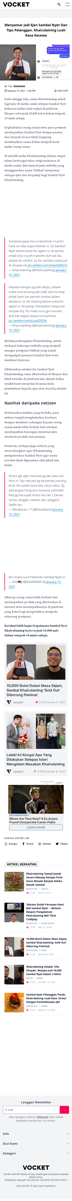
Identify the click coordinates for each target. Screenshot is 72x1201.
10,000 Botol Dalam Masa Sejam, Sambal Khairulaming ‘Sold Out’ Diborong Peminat (46, 942)
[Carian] (59, 4)
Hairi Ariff (63, 90)
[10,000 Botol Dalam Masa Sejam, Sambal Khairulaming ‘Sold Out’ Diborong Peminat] (14, 947)
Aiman (40, 978)
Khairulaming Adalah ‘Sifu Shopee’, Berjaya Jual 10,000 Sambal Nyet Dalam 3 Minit (43, 970)
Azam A (44, 889)
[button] (67, 4)
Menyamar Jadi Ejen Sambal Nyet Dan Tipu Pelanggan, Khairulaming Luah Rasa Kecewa (36, 30)
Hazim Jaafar (47, 923)
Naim (43, 950)
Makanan (19, 86)
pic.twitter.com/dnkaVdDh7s (47, 265)
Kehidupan (31, 889)
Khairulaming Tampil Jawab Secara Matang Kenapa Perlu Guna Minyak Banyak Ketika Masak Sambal (44, 879)
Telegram (42, 1117)
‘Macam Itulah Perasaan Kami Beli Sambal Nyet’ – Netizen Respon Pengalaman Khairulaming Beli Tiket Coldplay (45, 912)
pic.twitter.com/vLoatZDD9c (28, 321)
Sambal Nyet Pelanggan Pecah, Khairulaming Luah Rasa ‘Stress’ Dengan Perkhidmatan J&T (46, 998)
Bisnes (29, 978)
